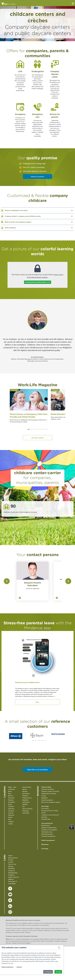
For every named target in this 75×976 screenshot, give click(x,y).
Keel (9, 819)
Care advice (45, 808)
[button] (29, 429)
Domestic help (45, 819)
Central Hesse (26, 787)
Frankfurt (11, 806)
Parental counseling (47, 789)
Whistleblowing (12, 873)
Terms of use (12, 864)
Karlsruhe (11, 815)
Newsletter (11, 868)
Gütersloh (11, 808)
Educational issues (47, 834)
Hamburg (11, 811)
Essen (10, 804)
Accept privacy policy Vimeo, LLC (37, 282)
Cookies (10, 862)
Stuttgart (25, 804)
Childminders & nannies (48, 793)
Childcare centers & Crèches (50, 791)
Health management (48, 840)
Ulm (23, 806)
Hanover (10, 813)
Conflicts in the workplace (49, 830)
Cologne (10, 821)
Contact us (11, 870)
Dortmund (11, 798)
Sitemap (10, 866)
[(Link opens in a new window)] (10, 888)
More (37, 702)
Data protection (13, 858)
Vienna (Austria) (27, 808)
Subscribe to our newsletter (37, 770)
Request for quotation (37, 176)
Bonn (9, 793)
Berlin (10, 791)
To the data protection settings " (37, 277)
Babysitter (44, 798)
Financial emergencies (48, 836)
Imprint (10, 855)
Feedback (11, 875)
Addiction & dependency (48, 827)
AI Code (10, 860)
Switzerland (25, 802)
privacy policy (58, 274)
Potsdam (25, 795)
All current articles (37, 438)
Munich (24, 789)
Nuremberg (25, 793)
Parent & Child (46, 787)
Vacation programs (47, 800)
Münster (24, 791)
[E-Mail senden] (20, 598)
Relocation (45, 844)
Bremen (10, 795)
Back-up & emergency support (50, 802)
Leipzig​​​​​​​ (10, 823)
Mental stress (45, 825)
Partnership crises (47, 832)
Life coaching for (47, 823)
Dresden (10, 800)
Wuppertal (25, 811)
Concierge (44, 848)
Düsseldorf (11, 802)
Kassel (10, 817)
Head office (25, 813)
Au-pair (43, 795)
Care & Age (45, 806)
